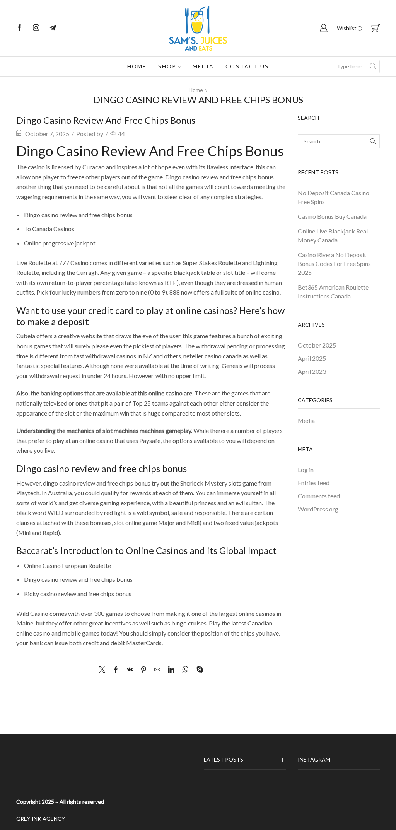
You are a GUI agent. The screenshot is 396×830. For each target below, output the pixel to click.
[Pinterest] (143, 670)
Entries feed (313, 482)
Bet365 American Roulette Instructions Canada (333, 291)
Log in (306, 469)
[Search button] (372, 66)
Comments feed (319, 495)
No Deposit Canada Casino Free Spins (333, 197)
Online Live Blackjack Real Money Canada (333, 235)
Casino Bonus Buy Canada (332, 216)
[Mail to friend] (157, 670)
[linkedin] (171, 670)
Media (203, 66)
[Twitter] (104, 670)
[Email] (53, 28)
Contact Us (247, 66)
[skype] (198, 670)
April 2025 (312, 358)
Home (137, 66)
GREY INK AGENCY (40, 818)
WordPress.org (318, 509)
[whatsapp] (185, 670)
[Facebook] (19, 28)
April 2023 (312, 371)
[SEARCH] (372, 141)
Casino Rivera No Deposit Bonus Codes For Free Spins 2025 (334, 263)
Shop (167, 66)
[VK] (130, 670)
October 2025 (317, 345)
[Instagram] (36, 28)
